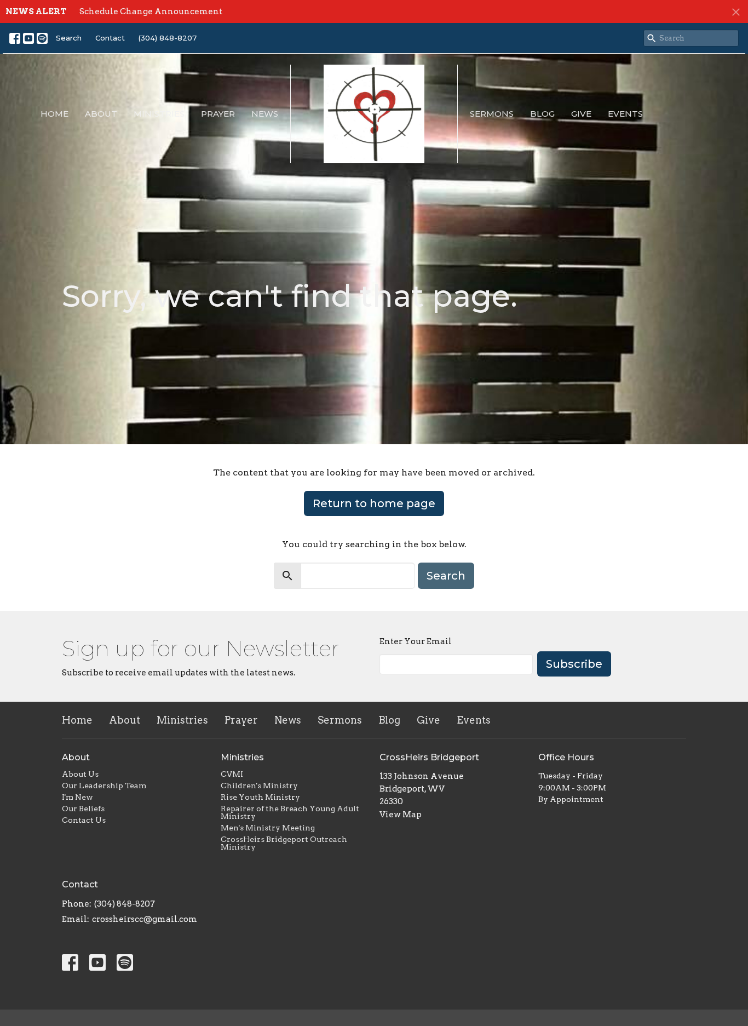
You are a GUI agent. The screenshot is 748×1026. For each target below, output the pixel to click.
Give (581, 113)
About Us (80, 774)
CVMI (232, 774)
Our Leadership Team (104, 785)
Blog (542, 113)
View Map (400, 814)
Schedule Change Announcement (150, 11)
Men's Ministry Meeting (268, 827)
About (101, 113)
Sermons (492, 113)
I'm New (77, 797)
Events (625, 113)
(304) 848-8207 (168, 37)
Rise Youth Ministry (260, 797)
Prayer (218, 113)
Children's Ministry (259, 785)
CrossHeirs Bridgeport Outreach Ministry (284, 843)
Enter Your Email (415, 641)
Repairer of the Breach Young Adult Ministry (290, 812)
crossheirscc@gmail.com (144, 919)
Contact (110, 37)
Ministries (159, 113)
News (264, 113)
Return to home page (374, 503)
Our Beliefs (83, 808)
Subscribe (574, 663)
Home (54, 113)
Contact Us (84, 820)
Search (69, 37)
